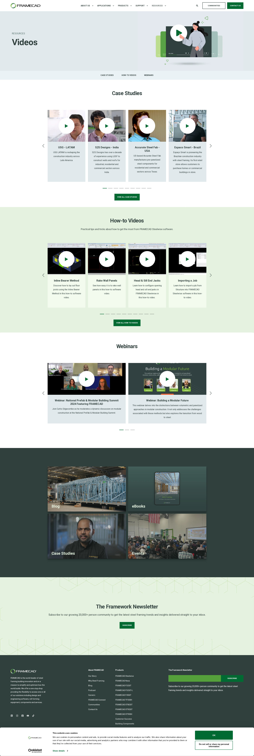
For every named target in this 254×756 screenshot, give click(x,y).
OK (214, 735)
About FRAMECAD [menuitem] (96, 670)
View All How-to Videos (127, 323)
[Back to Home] (25, 5)
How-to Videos (129, 75)
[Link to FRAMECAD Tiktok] (32, 716)
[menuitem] (92, 5)
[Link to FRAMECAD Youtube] (28, 716)
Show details (59, 751)
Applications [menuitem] (104, 6)
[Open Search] (197, 5)
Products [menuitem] (123, 6)
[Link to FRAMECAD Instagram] (17, 716)
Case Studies (107, 75)
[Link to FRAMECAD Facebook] (22, 716)
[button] (43, 146)
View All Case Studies (127, 197)
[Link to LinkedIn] (12, 716)
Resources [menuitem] (157, 6)
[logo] (24, 671)
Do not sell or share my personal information (214, 745)
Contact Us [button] (235, 5)
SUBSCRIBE (127, 625)
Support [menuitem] (140, 6)
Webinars (148, 75)
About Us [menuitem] (85, 6)
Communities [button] (214, 5)
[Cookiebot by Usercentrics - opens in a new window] (35, 751)
